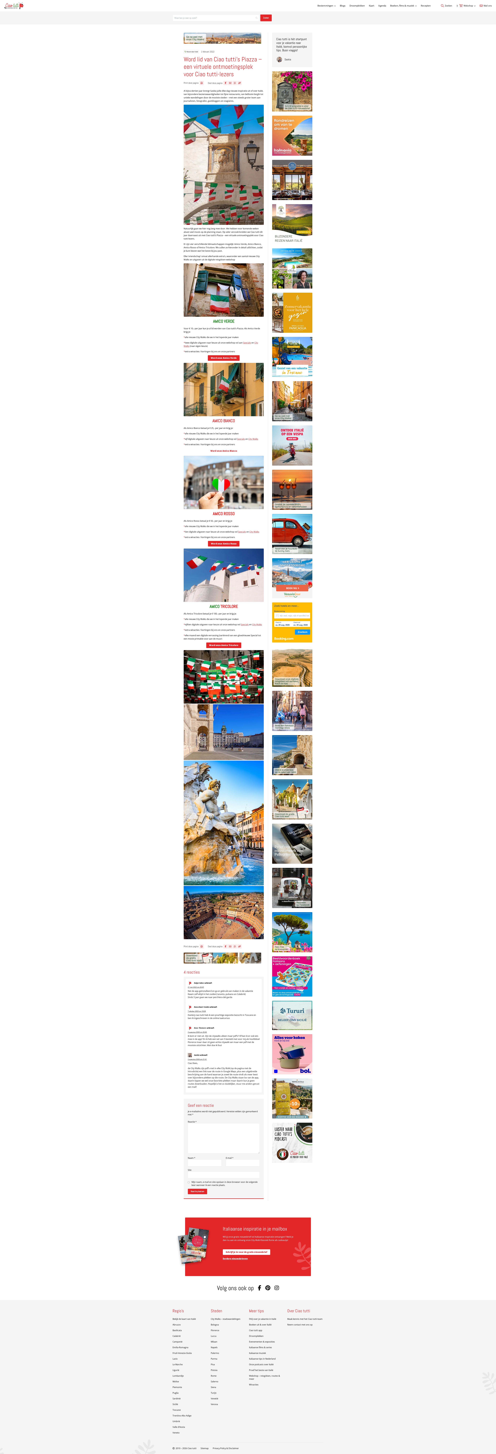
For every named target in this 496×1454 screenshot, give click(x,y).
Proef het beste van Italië (261, 1370)
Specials (247, 342)
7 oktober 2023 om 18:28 (197, 1011)
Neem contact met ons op (300, 1324)
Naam (191, 1158)
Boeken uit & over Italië (260, 1324)
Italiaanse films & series (260, 1347)
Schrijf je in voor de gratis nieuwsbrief (246, 1252)
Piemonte (177, 1387)
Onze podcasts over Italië (261, 1364)
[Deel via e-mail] (230, 83)
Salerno (214, 1381)
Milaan (214, 1341)
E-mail (229, 1158)
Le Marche (178, 1364)
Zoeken (448, 5)
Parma (214, 1358)
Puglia (176, 1392)
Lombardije (178, 1375)
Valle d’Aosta (179, 1427)
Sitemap (205, 1448)
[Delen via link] (239, 83)
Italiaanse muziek (257, 1353)
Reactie (192, 1121)
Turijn (213, 1392)
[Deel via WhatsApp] (235, 83)
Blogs (342, 5)
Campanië (177, 1341)
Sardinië (177, 1398)
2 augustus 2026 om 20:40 (197, 1032)
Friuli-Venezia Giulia (182, 1353)
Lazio (175, 1358)
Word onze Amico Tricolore (225, 645)
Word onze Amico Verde (225, 357)
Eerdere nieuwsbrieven (235, 1258)
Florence (215, 1330)
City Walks (253, 439)
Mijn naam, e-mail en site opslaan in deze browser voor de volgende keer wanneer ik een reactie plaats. (225, 1184)
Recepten (426, 5)
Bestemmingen (325, 5)
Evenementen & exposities (262, 1341)
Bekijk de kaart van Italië (184, 1319)
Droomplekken (357, 5)
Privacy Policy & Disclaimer (226, 1448)
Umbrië (176, 1421)
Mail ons (487, 5)
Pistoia (214, 1370)
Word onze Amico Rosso (225, 543)
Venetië (214, 1398)
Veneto (176, 1432)
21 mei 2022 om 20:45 (196, 987)
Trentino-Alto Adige (182, 1415)
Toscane (177, 1410)
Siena (213, 1387)
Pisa (213, 1364)
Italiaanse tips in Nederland (262, 1358)
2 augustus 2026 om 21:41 (197, 1059)
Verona (214, 1404)
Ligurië (176, 1370)
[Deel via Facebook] (225, 83)
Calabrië (177, 1336)
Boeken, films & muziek (402, 5)
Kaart (371, 5)
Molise (176, 1381)
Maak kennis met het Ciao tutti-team (305, 1319)
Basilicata (177, 1330)
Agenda (382, 5)
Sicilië (175, 1404)
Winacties (253, 1384)
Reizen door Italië (192, 52)
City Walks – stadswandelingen (225, 1319)
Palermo (215, 1353)
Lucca (213, 1336)
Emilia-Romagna (180, 1347)
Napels (214, 1347)
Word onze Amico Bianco (225, 450)
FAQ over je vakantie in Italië (262, 1319)
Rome (213, 1375)
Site (189, 1170)
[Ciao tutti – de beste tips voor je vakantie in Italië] (13, 5)
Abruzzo (177, 1324)
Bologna (215, 1324)
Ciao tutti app (255, 1330)
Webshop (468, 5)
